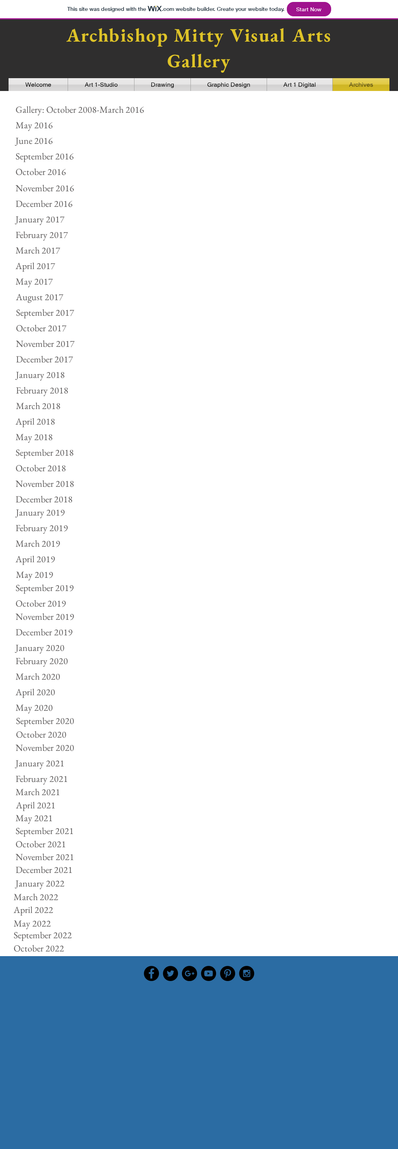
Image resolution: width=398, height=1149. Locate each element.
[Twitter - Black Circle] (170, 973)
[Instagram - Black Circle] (246, 973)
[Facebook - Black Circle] (151, 973)
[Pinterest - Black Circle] (227, 973)
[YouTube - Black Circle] (208, 973)
